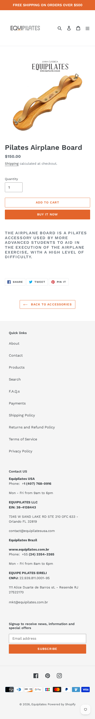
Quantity (11, 179)
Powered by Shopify (62, 704)
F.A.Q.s (14, 391)
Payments (17, 403)
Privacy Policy (20, 451)
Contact (16, 355)
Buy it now (47, 214)
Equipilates (39, 704)
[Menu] (87, 28)
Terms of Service (23, 439)
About (14, 343)
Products (17, 367)
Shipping (12, 164)
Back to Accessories (51, 304)
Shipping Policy (22, 415)
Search (15, 379)
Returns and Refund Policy (32, 427)
